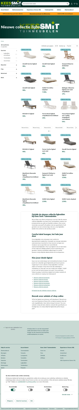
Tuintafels (23, 358)
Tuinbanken (24, 365)
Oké (31, 401)
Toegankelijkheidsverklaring (71, 408)
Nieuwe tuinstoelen (48, 127)
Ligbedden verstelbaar (7, 54)
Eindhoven (63, 355)
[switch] (30, 390)
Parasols (23, 368)
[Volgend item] (76, 127)
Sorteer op (62, 46)
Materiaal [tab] (4, 73)
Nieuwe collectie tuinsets (41, 279)
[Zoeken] (68, 3)
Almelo (62, 350)
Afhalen (3, 355)
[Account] (71, 3)
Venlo (61, 358)
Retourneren (4, 365)
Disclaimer (52, 408)
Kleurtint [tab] (3, 65)
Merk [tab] (2, 77)
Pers (41, 353)
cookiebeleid (21, 382)
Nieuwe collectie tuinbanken (42, 285)
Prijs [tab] (2, 69)
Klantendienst (5, 350)
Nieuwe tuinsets (25, 127)
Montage (3, 363)
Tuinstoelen (24, 360)
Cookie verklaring (67, 337)
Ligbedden (24, 363)
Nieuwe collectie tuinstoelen (42, 283)
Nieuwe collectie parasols (41, 287)
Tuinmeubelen (25, 350)
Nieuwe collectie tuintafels (41, 281)
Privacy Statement (43, 408)
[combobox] (44, 3)
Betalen (3, 358)
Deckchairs (7, 60)
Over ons (43, 350)
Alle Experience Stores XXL (68, 360)
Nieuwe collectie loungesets (42, 277)
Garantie (3, 360)
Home (2, 41)
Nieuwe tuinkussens (71, 127)
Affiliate (42, 358)
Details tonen (66, 394)
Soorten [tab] (3, 50)
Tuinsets (23, 353)
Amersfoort (63, 353)
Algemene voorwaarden (31, 408)
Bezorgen (3, 353)
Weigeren (10, 401)
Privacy (59, 337)
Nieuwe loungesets (37, 127)
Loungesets (24, 355)
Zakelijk (42, 355)
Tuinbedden (7, 58)
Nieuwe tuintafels (60, 127)
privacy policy (31, 382)
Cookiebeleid (59, 408)
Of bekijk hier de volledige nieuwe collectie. (44, 290)
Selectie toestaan (21, 401)
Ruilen (2, 368)
